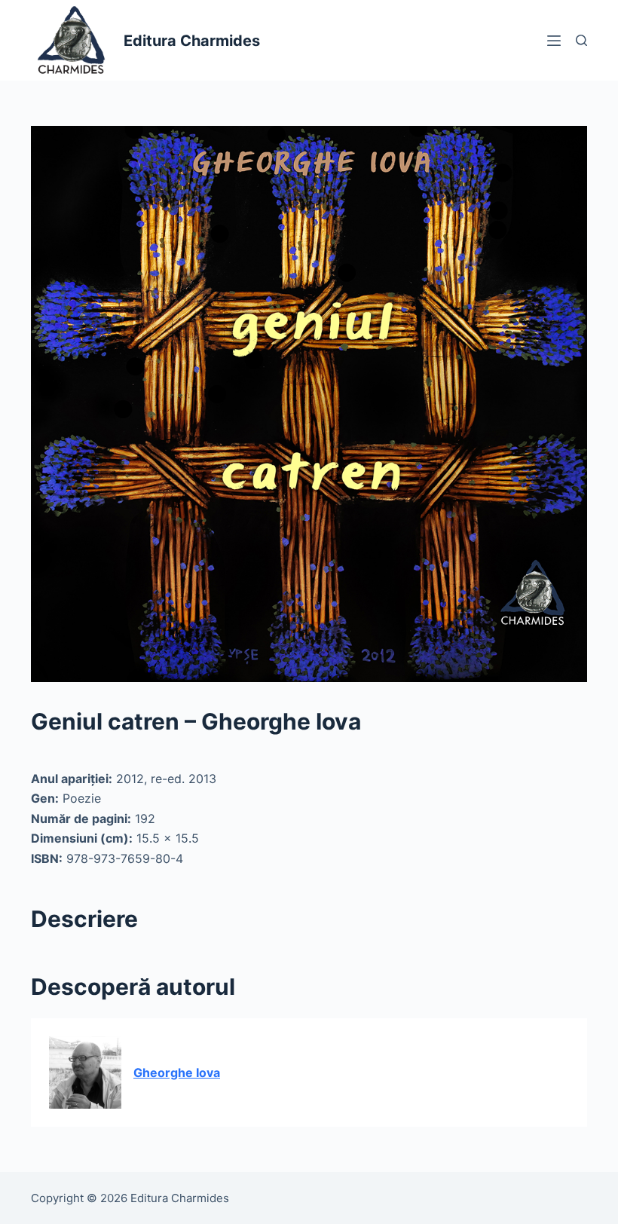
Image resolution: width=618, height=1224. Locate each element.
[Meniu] (554, 40)
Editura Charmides (192, 41)
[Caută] (581, 40)
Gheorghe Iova (176, 1072)
